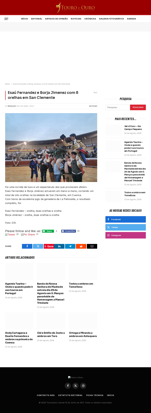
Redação (12, 106)
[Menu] (6, 19)
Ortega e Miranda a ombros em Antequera (83, 334)
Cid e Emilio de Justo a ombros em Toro (51, 334)
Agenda (131, 19)
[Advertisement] (75, 57)
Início (24, 19)
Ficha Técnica (95, 395)
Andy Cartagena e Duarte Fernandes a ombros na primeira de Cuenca (19, 337)
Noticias (76, 19)
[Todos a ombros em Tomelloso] (83, 271)
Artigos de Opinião (56, 19)
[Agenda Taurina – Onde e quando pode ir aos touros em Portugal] (19, 271)
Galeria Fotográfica (111, 19)
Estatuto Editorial (70, 395)
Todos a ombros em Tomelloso (81, 285)
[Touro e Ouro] (75, 7)
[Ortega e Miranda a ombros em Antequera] (83, 320)
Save (50, 246)
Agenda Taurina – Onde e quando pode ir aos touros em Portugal (19, 288)
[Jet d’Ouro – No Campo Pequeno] (113, 130)
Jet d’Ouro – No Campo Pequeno (133, 128)
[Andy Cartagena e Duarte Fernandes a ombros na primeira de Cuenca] (19, 320)
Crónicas (90, 19)
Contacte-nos (46, 395)
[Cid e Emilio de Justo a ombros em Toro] (51, 320)
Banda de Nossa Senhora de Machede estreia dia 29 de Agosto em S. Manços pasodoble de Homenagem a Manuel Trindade (50, 293)
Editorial (36, 19)
